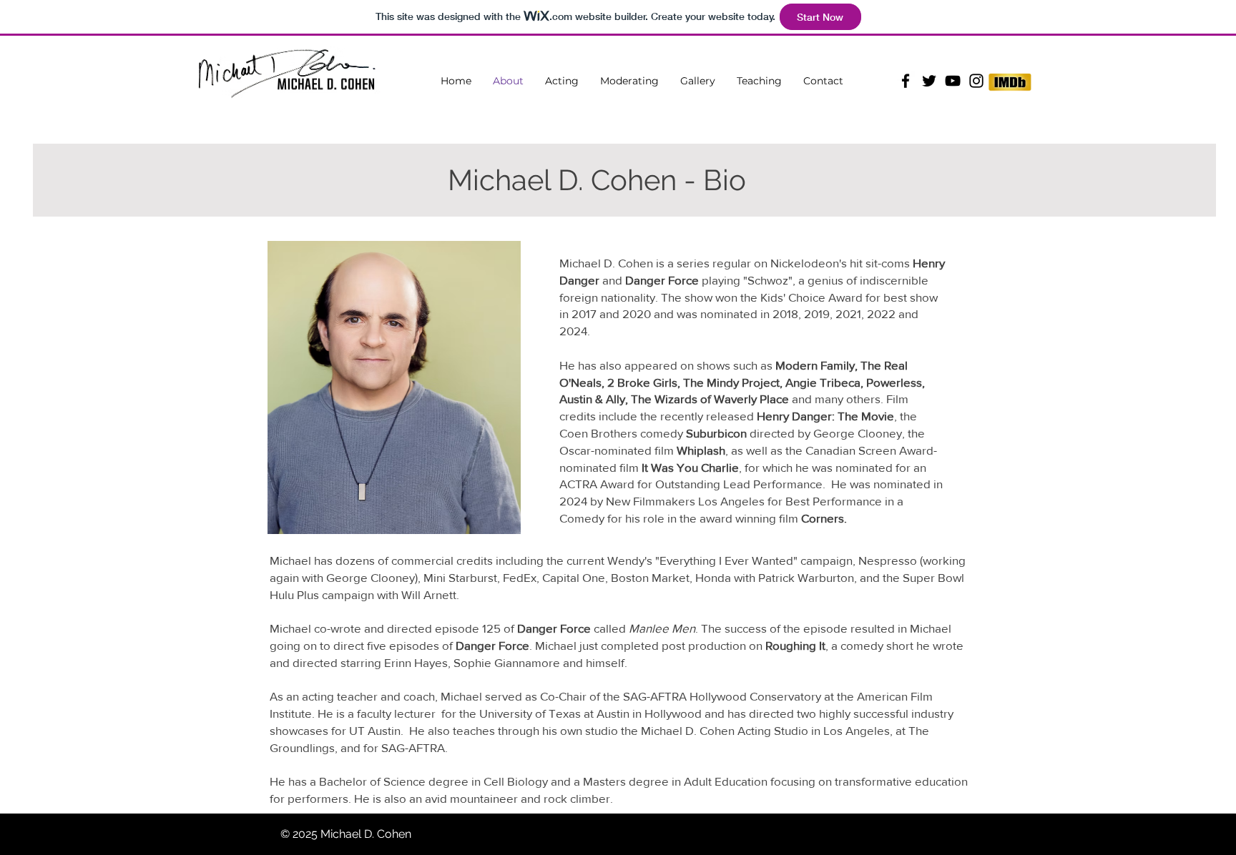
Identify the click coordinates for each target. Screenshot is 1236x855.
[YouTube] (952, 80)
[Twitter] (929, 80)
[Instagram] (976, 80)
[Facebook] (905, 80)
